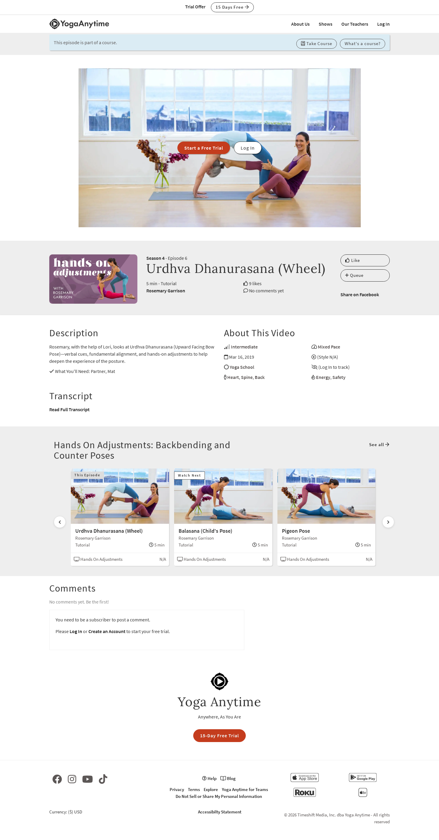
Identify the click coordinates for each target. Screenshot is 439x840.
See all (377, 444)
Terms (194, 789)
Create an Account (106, 631)
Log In (383, 24)
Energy (323, 377)
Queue (356, 275)
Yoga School (242, 367)
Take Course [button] (318, 43)
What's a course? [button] (362, 43)
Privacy (177, 789)
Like (355, 260)
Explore (211, 789)
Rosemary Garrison (165, 291)
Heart (233, 377)
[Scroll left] (60, 522)
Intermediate (244, 347)
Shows (325, 24)
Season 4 (155, 258)
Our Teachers (354, 24)
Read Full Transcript (69, 409)
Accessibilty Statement (219, 812)
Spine (247, 377)
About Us (300, 24)
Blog (231, 778)
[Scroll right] (388, 522)
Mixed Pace (329, 347)
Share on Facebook (359, 294)
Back (260, 377)
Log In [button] (248, 148)
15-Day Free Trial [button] (219, 735)
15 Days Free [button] (230, 7)
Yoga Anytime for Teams (245, 789)
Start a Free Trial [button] (203, 148)
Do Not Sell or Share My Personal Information (219, 796)
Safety (339, 377)
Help (212, 778)
